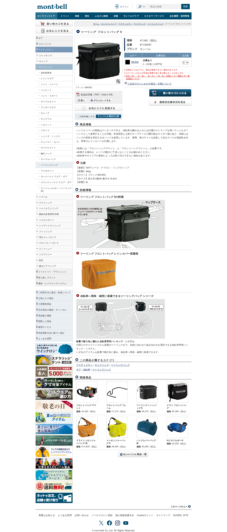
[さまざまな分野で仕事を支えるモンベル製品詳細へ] (54, 463)
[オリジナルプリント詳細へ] (54, 475)
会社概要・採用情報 (179, 15)
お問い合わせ (82, 515)
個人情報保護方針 (124, 515)
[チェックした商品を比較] (108, 116)
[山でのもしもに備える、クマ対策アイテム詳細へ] (54, 383)
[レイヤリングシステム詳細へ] (54, 452)
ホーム (96, 23)
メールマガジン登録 (102, 515)
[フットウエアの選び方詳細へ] (54, 394)
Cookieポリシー (145, 515)
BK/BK (135, 62)
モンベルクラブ (131, 15)
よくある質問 (65, 515)
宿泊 (87, 15)
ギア (78, 369)
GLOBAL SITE (181, 515)
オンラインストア (46, 15)
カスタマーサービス (154, 15)
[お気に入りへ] (54, 31)
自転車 (86, 369)
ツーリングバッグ (155, 23)
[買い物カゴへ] (54, 24)
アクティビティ (125, 23)
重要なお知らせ (47, 515)
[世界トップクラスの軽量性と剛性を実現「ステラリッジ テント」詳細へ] (54, 360)
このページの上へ (181, 506)
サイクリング (140, 23)
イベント (65, 15)
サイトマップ (163, 515)
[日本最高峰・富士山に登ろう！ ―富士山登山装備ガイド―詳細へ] (54, 429)
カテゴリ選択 (141, 6)
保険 (77, 15)
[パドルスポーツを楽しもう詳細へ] (54, 440)
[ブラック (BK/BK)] (98, 61)
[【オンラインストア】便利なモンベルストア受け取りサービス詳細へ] (54, 498)
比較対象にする (87, 116)
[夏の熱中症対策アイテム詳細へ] (54, 417)
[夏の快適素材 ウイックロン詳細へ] (54, 348)
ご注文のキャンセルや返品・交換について (149, 83)
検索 (185, 6)
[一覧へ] (133, 454)
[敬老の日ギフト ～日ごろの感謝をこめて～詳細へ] (54, 406)
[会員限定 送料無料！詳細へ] (54, 486)
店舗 (116, 15)
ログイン (124, 6)
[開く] (82, 101)
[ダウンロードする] (101, 101)
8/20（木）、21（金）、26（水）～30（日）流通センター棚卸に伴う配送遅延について (158, 77)
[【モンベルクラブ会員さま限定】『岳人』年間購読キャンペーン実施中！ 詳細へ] (54, 371)
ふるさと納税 (101, 15)
